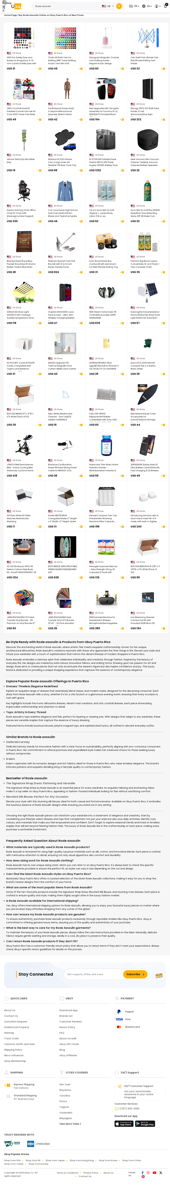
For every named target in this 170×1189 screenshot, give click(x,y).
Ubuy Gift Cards (69, 1044)
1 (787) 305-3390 (129, 1108)
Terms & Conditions (67, 1172)
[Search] (119, 6)
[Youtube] (154, 1173)
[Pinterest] (143, 1177)
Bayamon (65, 1090)
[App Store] (124, 1125)
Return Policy (67, 1027)
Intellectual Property (16, 1027)
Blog (62, 1049)
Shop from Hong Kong (82, 1160)
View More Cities (69, 1124)
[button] (133, 6)
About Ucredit (67, 1038)
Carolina (64, 1095)
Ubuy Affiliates (68, 1055)
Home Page (10, 15)
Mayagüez (65, 1118)
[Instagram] (148, 1173)
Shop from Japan (55, 1160)
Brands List (66, 1016)
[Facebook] (142, 1173)
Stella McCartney (18, 742)
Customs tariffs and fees (19, 1044)
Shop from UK (33, 1160)
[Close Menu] (3, 7)
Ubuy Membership (15, 1061)
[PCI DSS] (12, 1144)
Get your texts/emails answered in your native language (138, 1094)
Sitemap (9, 1033)
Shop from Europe (38, 1163)
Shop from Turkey (14, 1163)
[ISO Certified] (37, 1143)
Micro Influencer (14, 1055)
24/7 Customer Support (138, 1086)
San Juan (65, 1084)
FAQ (61, 1033)
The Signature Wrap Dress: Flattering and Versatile (40, 783)
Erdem (10, 759)
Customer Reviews (70, 1021)
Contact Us (11, 1016)
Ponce (63, 1101)
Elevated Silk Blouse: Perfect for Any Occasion (37, 797)
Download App (68, 1010)
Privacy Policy (90, 1172)
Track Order (11, 1038)
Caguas (64, 1107)
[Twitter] (161, 1173)
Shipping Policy (13, 1049)
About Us (9, 1010)
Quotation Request (15, 1021)
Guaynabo (65, 1112)
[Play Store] (145, 1125)
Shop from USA (12, 1160)
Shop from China (131, 1160)
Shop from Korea (108, 1160)
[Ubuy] (16, 6)
